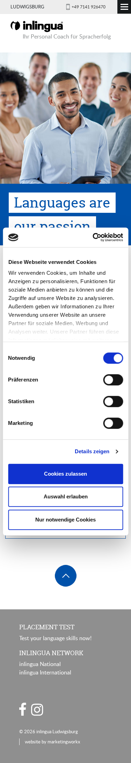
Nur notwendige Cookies (65, 520)
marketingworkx (64, 741)
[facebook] (22, 709)
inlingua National (40, 664)
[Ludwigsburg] (36, 26)
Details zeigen (92, 451)
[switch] (113, 379)
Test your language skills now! (55, 638)
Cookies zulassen (65, 474)
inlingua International (45, 672)
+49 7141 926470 (88, 6)
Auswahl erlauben (66, 496)
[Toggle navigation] (124, 7)
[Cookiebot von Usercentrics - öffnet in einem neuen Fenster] (93, 237)
